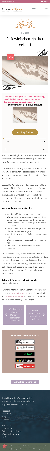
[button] (4, 446)
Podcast (5, 419)
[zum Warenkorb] (46, 8)
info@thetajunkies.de (8, 1)
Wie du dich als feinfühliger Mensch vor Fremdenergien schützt (15, 315)
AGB (4, 436)
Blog (4, 416)
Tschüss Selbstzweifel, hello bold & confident (34, 314)
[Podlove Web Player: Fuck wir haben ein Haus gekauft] (25, 123)
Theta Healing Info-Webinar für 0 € (17, 398)
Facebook (6, 411)
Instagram (6, 413)
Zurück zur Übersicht (25, 381)
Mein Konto (7, 425)
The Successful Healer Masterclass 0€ (18, 401)
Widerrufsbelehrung (10, 434)
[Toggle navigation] (33, 9)
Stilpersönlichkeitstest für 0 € (14, 404)
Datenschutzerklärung (11, 431)
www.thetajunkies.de (20, 293)
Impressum (7, 428)
